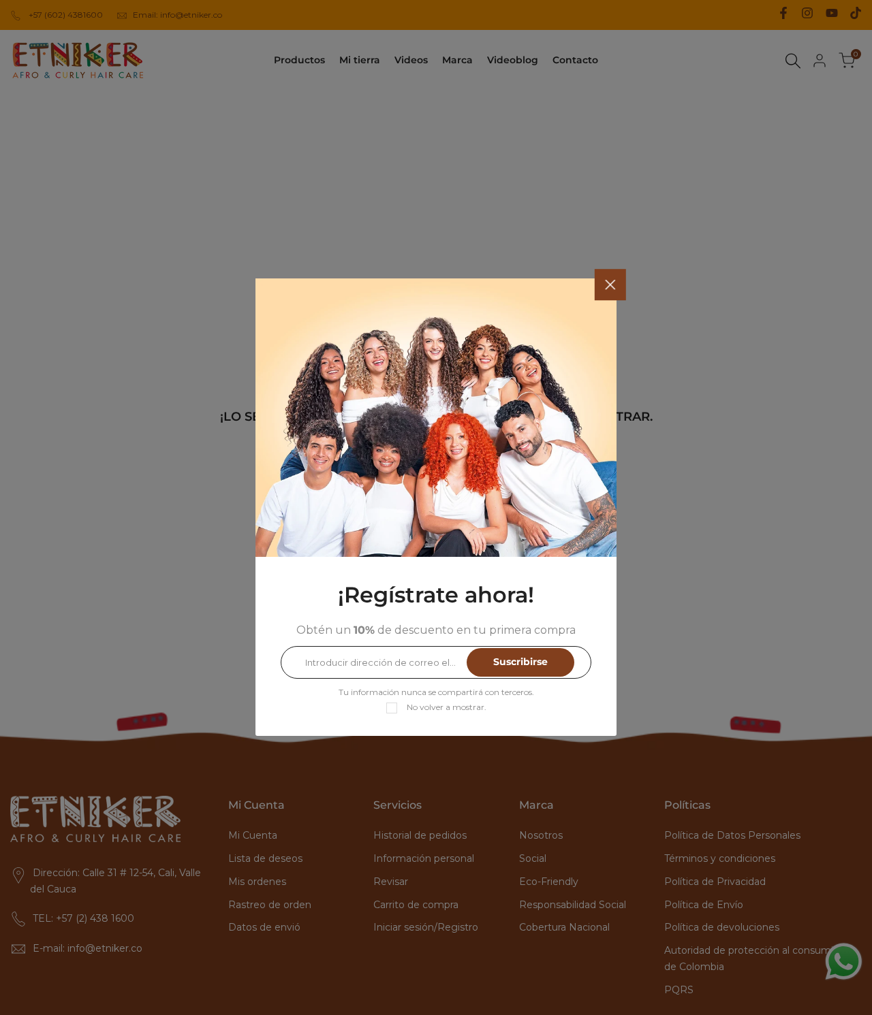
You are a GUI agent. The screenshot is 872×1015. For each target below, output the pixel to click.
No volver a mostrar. (446, 708)
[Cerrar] (610, 285)
